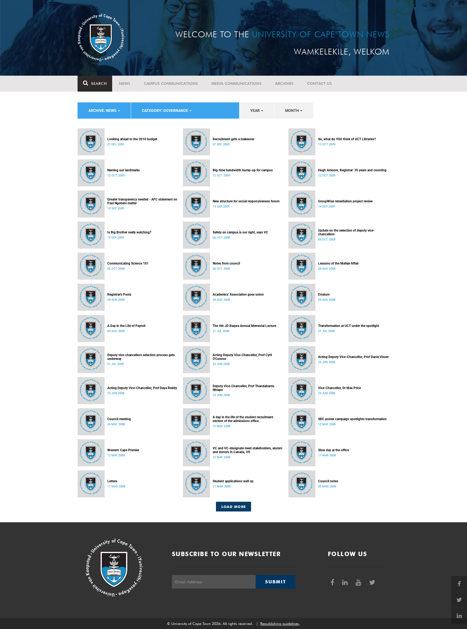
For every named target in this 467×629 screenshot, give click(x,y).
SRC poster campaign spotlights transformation (352, 419)
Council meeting (119, 419)
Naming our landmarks (123, 170)
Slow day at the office (333, 450)
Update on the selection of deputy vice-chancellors (346, 232)
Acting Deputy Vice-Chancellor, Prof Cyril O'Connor (242, 357)
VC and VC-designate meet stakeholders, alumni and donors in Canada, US (247, 450)
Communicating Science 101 (128, 263)
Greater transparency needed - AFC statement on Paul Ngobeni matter (142, 201)
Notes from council (226, 263)
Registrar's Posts (119, 294)
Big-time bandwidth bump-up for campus (243, 170)
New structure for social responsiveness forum (246, 201)
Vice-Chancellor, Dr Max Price (339, 388)
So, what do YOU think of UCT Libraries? (347, 139)
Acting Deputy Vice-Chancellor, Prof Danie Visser (353, 357)
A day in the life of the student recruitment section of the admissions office (243, 419)
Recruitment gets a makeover (233, 139)
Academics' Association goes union (238, 294)
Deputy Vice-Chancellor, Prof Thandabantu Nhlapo (243, 388)
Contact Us (319, 83)
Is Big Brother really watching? (129, 232)
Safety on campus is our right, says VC (240, 232)
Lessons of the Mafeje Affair (338, 263)
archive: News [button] (102, 110)
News (124, 83)
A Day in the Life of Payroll (126, 326)
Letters (112, 481)
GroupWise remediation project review (345, 201)
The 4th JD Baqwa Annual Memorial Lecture (244, 326)
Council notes (328, 481)
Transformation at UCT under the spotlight (348, 326)
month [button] (292, 110)
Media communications (236, 83)
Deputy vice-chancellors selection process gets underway (141, 357)
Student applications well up (233, 481)
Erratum (323, 294)
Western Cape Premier (123, 450)
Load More (233, 506)
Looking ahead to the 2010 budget (132, 139)
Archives (284, 83)
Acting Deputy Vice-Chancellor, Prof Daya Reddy (142, 388)
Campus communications (171, 83)
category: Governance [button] (165, 110)
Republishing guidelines (279, 623)
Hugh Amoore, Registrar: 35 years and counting (352, 170)
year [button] (255, 110)
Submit (275, 581)
